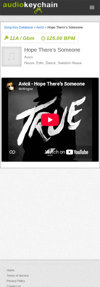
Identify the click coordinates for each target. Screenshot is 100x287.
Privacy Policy (16, 280)
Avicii (40, 27)
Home (10, 270)
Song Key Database (18, 27)
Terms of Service (18, 275)
